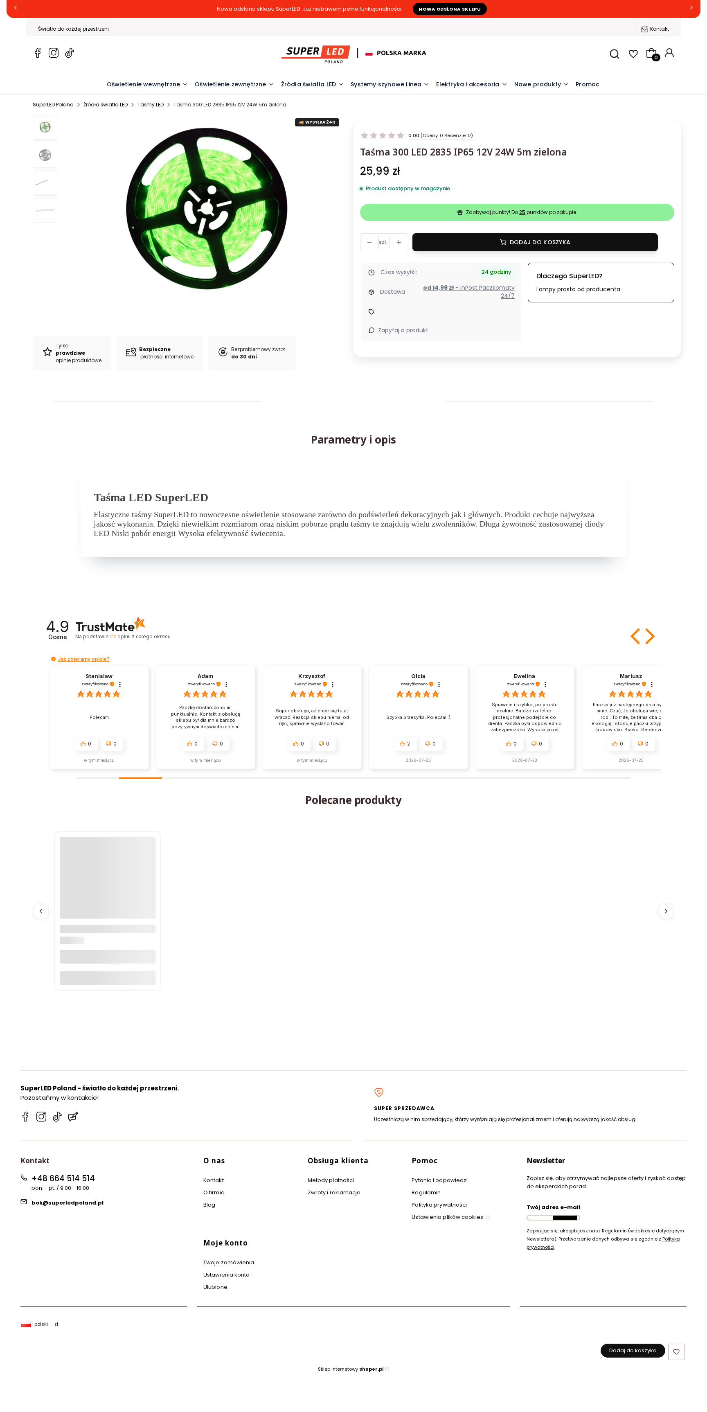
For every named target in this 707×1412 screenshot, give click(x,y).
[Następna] (691, 9)
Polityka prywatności (439, 1205)
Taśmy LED (150, 104)
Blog (209, 1205)
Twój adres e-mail (553, 1207)
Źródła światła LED (105, 104)
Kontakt (659, 28)
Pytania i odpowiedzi (440, 1180)
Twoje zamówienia (228, 1262)
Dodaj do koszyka (540, 242)
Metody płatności (331, 1180)
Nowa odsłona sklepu (450, 9)
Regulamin (426, 1192)
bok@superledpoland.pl (68, 1203)
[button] (636, 636)
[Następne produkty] (666, 911)
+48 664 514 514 (63, 1178)
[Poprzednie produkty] (41, 911)
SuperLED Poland (53, 104)
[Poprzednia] (15, 9)
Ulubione (215, 1287)
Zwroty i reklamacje (334, 1192)
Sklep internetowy (351, 1369)
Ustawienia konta (226, 1275)
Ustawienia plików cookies (448, 1217)
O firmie (214, 1192)
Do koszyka (107, 978)
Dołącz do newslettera (565, 1218)
